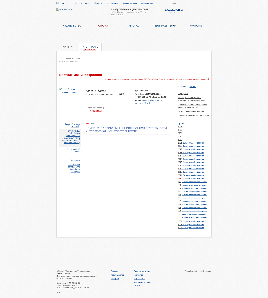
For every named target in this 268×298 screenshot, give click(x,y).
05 (180, 194)
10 (180, 211)
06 (180, 198)
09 (180, 208)
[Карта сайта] (82, 3)
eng (92, 124)
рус (87, 124)
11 (180, 214)
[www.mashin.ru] (64, 10)
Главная (114, 271)
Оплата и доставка (129, 3)
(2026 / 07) (72, 125)
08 (180, 204)
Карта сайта (139, 278)
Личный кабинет (147, 3)
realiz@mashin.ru (117, 14)
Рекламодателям (165, 25)
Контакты (114, 3)
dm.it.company (206, 271)
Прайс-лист (89, 49)
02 (180, 185)
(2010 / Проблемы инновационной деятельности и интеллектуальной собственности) (71, 137)
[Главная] (61, 3)
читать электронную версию (194, 182)
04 (180, 191)
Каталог (103, 25)
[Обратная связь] (102, 3)
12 (180, 217)
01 (180, 182)
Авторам (134, 25)
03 (180, 188)
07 (180, 201)
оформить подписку (96, 109)
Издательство (72, 25)
